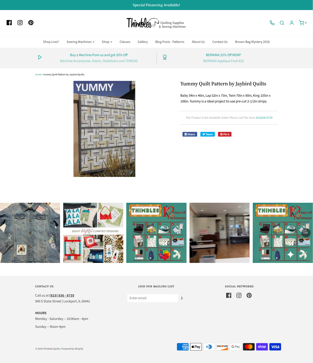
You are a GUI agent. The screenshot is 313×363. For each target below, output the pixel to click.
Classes (125, 41)
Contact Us (220, 41)
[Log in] (289, 22)
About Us (198, 41)
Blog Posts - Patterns (169, 41)
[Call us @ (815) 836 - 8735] (270, 22)
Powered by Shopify (72, 349)
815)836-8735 (264, 118)
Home (38, 74)
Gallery (143, 41)
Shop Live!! (51, 41)
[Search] (279, 22)
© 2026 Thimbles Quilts (47, 349)
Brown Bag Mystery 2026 (252, 41)
